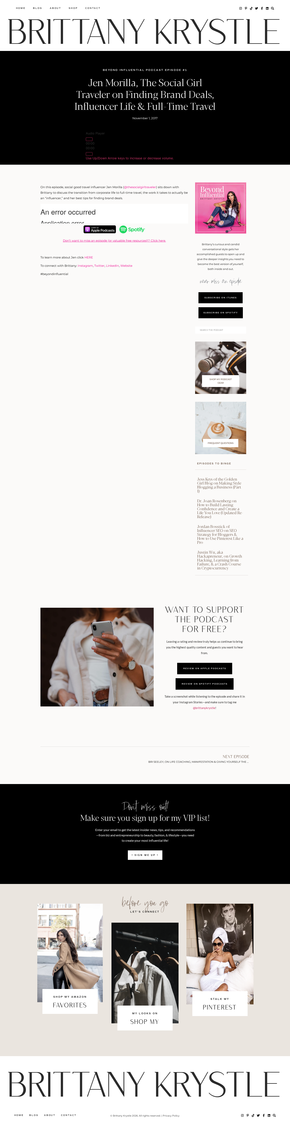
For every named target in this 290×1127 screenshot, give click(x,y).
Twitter (99, 266)
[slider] (130, 158)
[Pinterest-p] (245, 8)
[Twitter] (256, 8)
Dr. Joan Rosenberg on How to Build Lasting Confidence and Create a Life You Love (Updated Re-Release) (220, 508)
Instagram (85, 266)
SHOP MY (144, 1022)
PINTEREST (220, 1007)
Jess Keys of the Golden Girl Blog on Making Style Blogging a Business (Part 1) (219, 485)
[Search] (272, 8)
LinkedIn (112, 266)
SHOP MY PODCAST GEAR (221, 381)
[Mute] (89, 154)
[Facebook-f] (261, 8)
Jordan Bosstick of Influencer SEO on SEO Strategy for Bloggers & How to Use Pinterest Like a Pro (220, 534)
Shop (73, 8)
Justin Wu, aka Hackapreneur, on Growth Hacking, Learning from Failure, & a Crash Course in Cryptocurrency (219, 560)
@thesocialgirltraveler (140, 187)
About (55, 8)
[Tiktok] (251, 8)
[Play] (89, 139)
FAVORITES (70, 1005)
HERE (88, 257)
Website (126, 266)
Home (21, 8)
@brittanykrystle (204, 708)
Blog (37, 8)
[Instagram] (240, 8)
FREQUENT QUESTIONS (221, 443)
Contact (93, 8)
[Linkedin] (267, 8)
